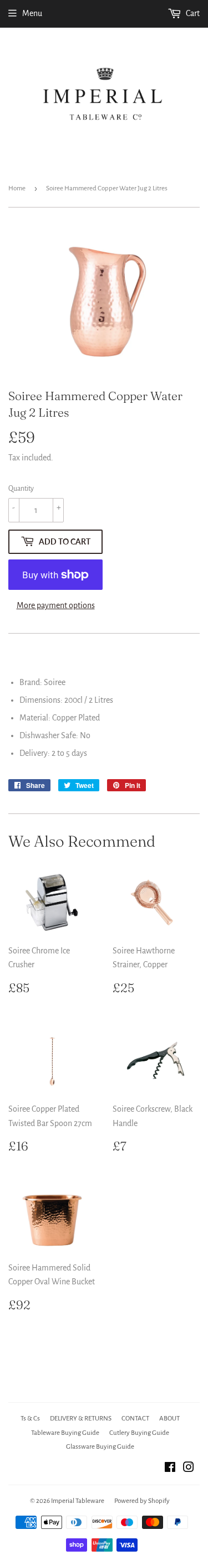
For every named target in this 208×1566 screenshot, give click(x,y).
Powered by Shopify (142, 1501)
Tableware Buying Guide (65, 1433)
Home (17, 188)
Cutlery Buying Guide (139, 1433)
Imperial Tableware (77, 1501)
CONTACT (135, 1418)
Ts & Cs (30, 1418)
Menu (32, 13)
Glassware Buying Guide (100, 1446)
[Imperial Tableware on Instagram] (188, 1468)
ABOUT (169, 1418)
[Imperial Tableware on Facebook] (170, 1468)
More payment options (56, 605)
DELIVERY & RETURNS (80, 1418)
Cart (192, 13)
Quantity (21, 488)
